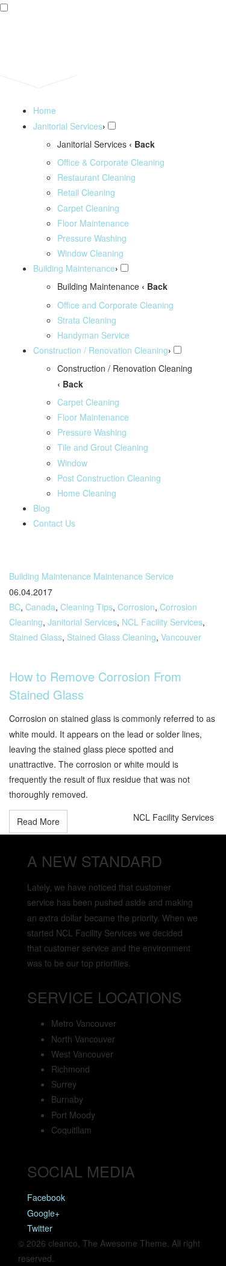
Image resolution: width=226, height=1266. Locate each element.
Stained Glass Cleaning (111, 637)
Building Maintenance (50, 576)
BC (14, 607)
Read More (38, 821)
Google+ (43, 1213)
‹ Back (142, 144)
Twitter (39, 1228)
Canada (40, 607)
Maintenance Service (133, 576)
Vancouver (181, 637)
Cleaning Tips (86, 607)
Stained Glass (35, 637)
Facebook (46, 1197)
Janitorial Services (82, 622)
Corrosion (136, 607)
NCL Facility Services (162, 622)
